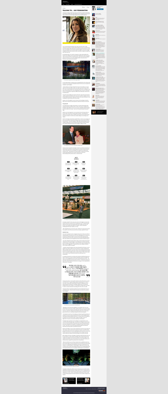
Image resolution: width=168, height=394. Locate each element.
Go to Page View (100, 9)
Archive (72, 4)
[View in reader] (93, 10)
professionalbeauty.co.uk (78, 4)
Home (63, 4)
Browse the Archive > (100, 112)
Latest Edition (68, 4)
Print (84, 7)
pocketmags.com (102, 391)
